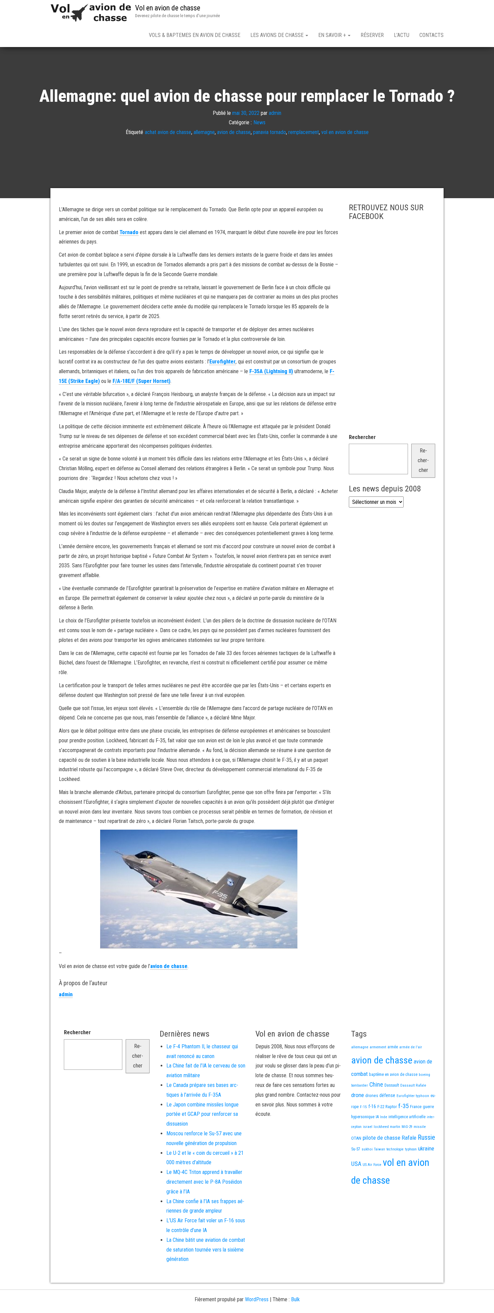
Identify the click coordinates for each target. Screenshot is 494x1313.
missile (420, 1126)
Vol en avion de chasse (167, 8)
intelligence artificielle (406, 1116)
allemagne (204, 132)
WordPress (257, 1299)
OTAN (356, 1138)
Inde (383, 1116)
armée (392, 1047)
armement (378, 1047)
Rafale (409, 1137)
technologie (395, 1149)
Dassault (391, 1085)
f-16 (372, 1106)
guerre (428, 1106)
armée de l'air (410, 1047)
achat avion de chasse (168, 132)
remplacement (303, 132)
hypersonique (362, 1116)
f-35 (403, 1106)
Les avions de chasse (277, 35)
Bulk (295, 1299)
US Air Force (372, 1165)
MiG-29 (407, 1127)
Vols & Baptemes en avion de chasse (194, 35)
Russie (426, 1137)
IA (377, 1116)
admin (275, 113)
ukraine (426, 1148)
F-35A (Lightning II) (271, 371)
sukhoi (367, 1149)
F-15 (363, 1106)
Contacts (431, 35)
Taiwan (379, 1149)
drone (357, 1095)
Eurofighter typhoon (413, 1095)
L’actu (401, 35)
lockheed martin (387, 1126)
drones (371, 1095)
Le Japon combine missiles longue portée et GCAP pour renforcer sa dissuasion (202, 1114)
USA (356, 1164)
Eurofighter (222, 361)
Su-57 (355, 1149)
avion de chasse (234, 132)
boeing (424, 1074)
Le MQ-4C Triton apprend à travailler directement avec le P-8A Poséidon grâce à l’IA (204, 1182)
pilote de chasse (381, 1137)
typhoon (411, 1149)
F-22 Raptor (387, 1106)
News (259, 122)
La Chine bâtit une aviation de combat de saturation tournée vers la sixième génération (205, 1250)
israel (367, 1126)
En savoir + (332, 35)
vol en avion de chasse (345, 132)
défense (387, 1095)
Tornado (129, 232)
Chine (376, 1084)
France (415, 1106)
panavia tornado (269, 132)
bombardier (359, 1085)
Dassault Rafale (413, 1085)
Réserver (372, 35)
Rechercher (362, 437)
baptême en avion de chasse (393, 1074)
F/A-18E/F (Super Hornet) (141, 381)
